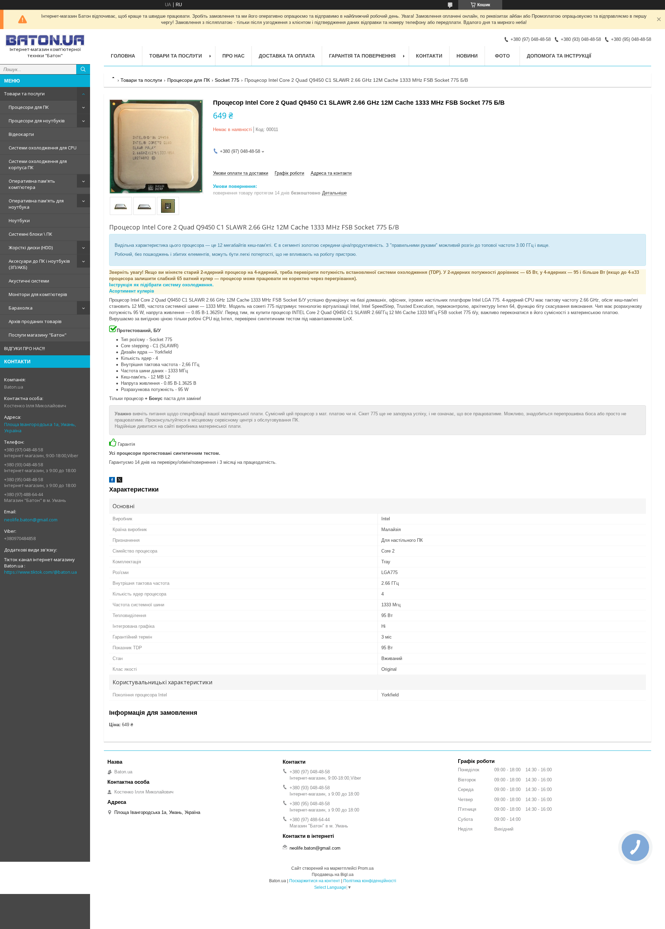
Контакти (429, 56)
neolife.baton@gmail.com (30, 519)
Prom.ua (366, 868)
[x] (119, 481)
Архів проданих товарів (35, 321)
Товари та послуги (24, 93)
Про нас (233, 56)
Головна (123, 56)
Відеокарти (21, 134)
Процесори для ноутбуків (37, 121)
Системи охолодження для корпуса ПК (38, 164)
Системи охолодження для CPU (43, 148)
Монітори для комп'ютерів (38, 294)
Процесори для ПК (29, 107)
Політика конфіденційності (369, 880)
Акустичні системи (29, 281)
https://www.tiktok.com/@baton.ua (40, 572)
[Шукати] (83, 69)
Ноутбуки (19, 220)
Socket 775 (227, 80)
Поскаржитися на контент (314, 880)
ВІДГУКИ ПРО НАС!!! (24, 348)
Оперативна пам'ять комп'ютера (32, 184)
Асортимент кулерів (131, 291)
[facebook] (112, 481)
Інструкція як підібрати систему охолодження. (161, 284)
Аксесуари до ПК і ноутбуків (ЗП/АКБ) (39, 264)
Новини (467, 56)
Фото (502, 56)
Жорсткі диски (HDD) (31, 247)
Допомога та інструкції (559, 56)
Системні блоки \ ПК (30, 234)
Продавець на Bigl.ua (333, 874)
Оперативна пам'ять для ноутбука (36, 204)
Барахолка (21, 308)
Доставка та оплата (287, 56)
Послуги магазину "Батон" (37, 335)
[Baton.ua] (45, 40)
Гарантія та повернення (362, 56)
